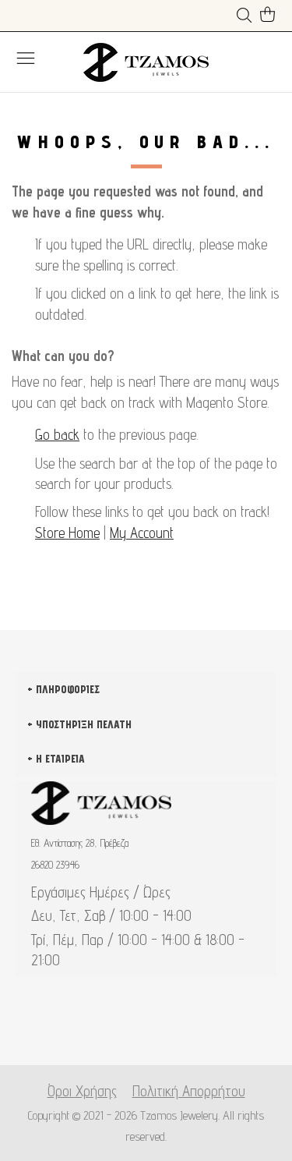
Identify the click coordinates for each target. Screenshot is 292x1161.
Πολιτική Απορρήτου (188, 1090)
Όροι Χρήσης (82, 1090)
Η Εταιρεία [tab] (60, 758)
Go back (57, 434)
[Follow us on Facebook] (121, 1027)
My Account (142, 532)
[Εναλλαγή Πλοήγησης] (26, 58)
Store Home (67, 532)
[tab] (146, 879)
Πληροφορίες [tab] (68, 689)
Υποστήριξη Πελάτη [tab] (84, 724)
